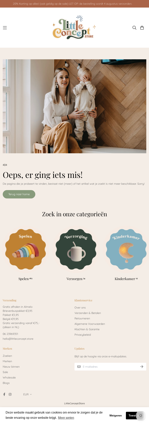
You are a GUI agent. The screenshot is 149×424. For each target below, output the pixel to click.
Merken (7, 361)
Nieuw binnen (11, 366)
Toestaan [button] (135, 415)
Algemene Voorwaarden (89, 324)
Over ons (80, 307)
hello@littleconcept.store (18, 338)
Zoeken (7, 356)
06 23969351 (10, 334)
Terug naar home (19, 194)
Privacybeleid (82, 334)
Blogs (6, 383)
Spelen (25, 278)
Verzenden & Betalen (87, 313)
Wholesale (9, 377)
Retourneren (82, 318)
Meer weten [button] (66, 417)
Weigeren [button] (115, 415)
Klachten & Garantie (87, 329)
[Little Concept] (74, 28)
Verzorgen (76, 278)
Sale (5, 372)
